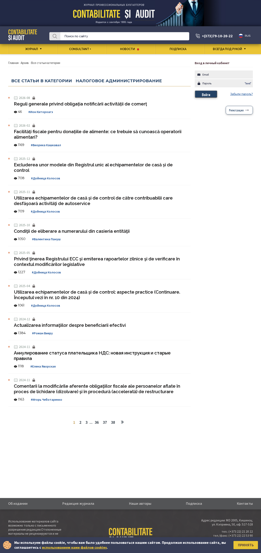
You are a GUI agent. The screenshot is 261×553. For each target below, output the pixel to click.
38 (113, 422)
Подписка (178, 49)
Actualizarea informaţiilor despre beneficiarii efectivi (70, 325)
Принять (246, 545)
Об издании (18, 504)
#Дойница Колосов (45, 178)
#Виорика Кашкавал (46, 145)
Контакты (245, 504)
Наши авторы (140, 504)
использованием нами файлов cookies (74, 547)
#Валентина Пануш (46, 239)
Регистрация (236, 110)
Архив (25, 63)
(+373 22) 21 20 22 (240, 531)
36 (97, 422)
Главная (13, 63)
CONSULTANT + (80, 49)
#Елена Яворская (43, 366)
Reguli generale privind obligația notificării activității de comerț (80, 103)
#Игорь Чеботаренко (46, 399)
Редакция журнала (78, 504)
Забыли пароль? (241, 94)
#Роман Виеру (42, 333)
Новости (127, 49)
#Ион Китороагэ (40, 112)
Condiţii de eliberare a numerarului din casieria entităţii (72, 231)
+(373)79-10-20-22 (217, 36)
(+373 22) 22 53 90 (240, 535)
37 (105, 422)
